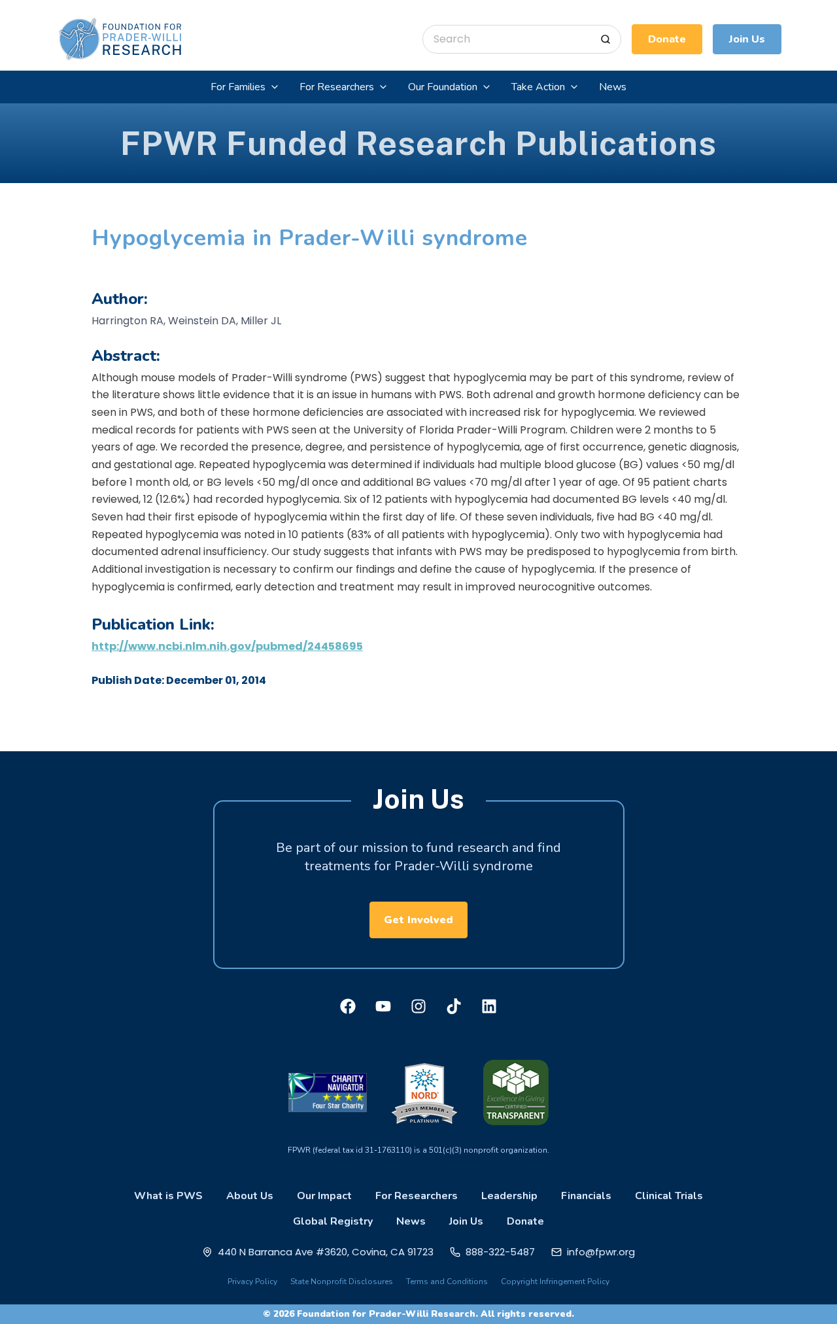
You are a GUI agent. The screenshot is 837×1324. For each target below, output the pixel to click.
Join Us (747, 39)
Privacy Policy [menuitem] (252, 1281)
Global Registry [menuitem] (333, 1221)
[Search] (605, 39)
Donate (667, 39)
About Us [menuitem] (249, 1196)
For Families (238, 87)
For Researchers (336, 87)
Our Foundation (442, 87)
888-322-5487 (500, 1252)
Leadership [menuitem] (509, 1196)
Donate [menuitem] (525, 1221)
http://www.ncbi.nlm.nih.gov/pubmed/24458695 (227, 646)
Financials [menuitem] (586, 1196)
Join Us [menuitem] (466, 1221)
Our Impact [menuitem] (324, 1196)
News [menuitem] (411, 1221)
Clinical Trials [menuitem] (669, 1196)
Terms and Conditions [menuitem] (447, 1281)
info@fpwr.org (601, 1252)
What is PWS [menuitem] (168, 1196)
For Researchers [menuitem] (416, 1196)
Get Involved (418, 920)
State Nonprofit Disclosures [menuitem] (341, 1281)
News (612, 87)
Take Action (538, 87)
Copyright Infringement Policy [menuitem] (555, 1281)
